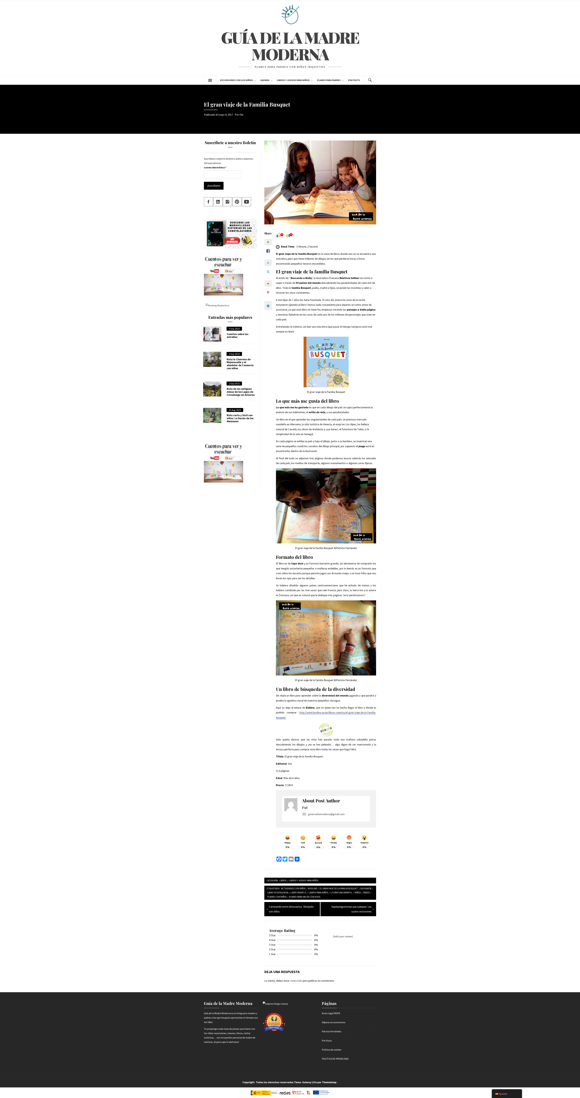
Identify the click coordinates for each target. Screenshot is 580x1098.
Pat (241, 114)
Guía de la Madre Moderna (290, 45)
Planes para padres (329, 80)
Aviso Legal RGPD (331, 1013)
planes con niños (277, 896)
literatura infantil (341, 892)
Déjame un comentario (333, 1022)
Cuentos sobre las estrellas (237, 336)
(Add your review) (343, 936)
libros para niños (318, 892)
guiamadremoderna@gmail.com (326, 814)
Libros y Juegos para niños (303, 880)
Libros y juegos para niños (293, 80)
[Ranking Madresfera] (216, 305)
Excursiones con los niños (236, 80)
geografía (365, 888)
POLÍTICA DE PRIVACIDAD (335, 1058)
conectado (296, 980)
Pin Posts (354, 80)
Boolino (312, 888)
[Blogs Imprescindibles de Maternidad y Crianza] (275, 1003)
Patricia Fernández (331, 1031)
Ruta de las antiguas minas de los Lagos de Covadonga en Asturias (241, 391)
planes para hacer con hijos (304, 896)
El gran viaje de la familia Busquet (339, 888)
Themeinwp (329, 1082)
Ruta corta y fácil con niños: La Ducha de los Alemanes (240, 418)
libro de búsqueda (277, 892)
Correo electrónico (215, 167)
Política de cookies (331, 1049)
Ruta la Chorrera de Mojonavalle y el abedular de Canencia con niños (240, 364)
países (366, 892)
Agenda (264, 80)
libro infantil (298, 892)
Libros (283, 880)
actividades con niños (293, 888)
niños (357, 892)
